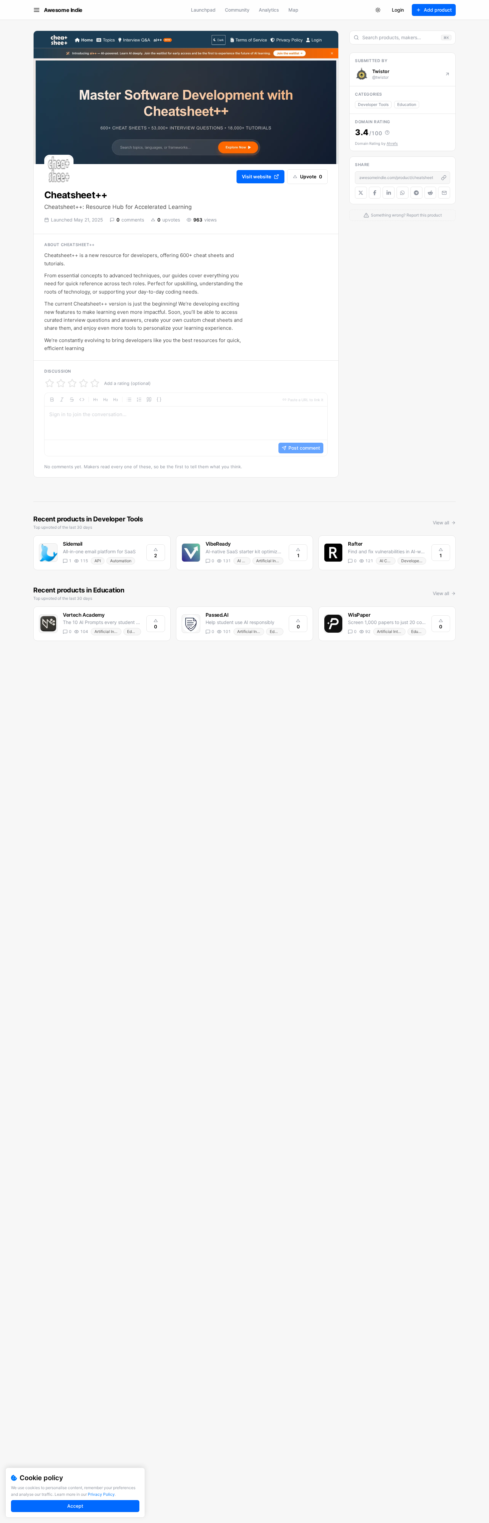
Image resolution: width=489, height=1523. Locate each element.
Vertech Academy (83, 615)
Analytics (269, 10)
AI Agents (243, 560)
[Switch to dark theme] (378, 10)
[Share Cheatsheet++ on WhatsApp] (402, 193)
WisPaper (359, 615)
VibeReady (218, 544)
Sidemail (72, 544)
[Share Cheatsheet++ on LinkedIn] (389, 193)
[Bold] (52, 399)
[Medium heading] (105, 399)
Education (406, 104)
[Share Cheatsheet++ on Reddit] (430, 193)
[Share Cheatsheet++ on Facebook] (375, 193)
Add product (438, 10)
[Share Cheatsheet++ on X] (361, 193)
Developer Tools (373, 104)
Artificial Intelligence (269, 560)
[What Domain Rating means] (387, 132)
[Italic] (62, 399)
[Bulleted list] (129, 399)
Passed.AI (217, 615)
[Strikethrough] (72, 399)
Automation (120, 560)
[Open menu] (37, 10)
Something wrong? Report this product (406, 215)
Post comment (304, 448)
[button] (186, 424)
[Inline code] (81, 399)
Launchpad (203, 10)
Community (237, 10)
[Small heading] (115, 399)
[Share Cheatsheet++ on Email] (444, 193)
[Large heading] (95, 399)
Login (398, 10)
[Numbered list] (139, 399)
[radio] (49, 383)
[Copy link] (443, 177)
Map (293, 10)
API (97, 560)
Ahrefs (392, 143)
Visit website (256, 176)
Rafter (355, 544)
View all (441, 522)
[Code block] (159, 399)
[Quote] (149, 399)
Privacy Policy (101, 1494)
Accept (75, 1506)
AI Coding (387, 560)
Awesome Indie (63, 10)
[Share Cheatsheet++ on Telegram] (416, 193)
